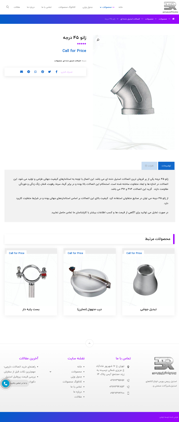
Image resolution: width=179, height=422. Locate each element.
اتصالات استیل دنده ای (72, 61)
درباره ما (77, 392)
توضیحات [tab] (166, 165)
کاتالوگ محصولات (72, 382)
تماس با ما (76, 387)
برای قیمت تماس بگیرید (145, 298)
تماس (69, 212)
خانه (79, 367)
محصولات (58, 61)
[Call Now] (5, 383)
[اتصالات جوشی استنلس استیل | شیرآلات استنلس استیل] (170, 7)
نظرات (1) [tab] (149, 165)
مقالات (78, 397)
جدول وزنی (76, 377)
